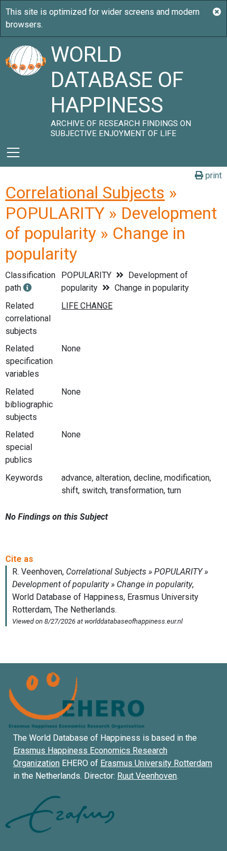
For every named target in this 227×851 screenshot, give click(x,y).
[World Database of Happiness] (25, 87)
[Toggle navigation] (13, 152)
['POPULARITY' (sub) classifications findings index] (27, 288)
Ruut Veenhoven (147, 776)
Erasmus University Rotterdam (156, 763)
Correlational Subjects (85, 193)
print (212, 175)
